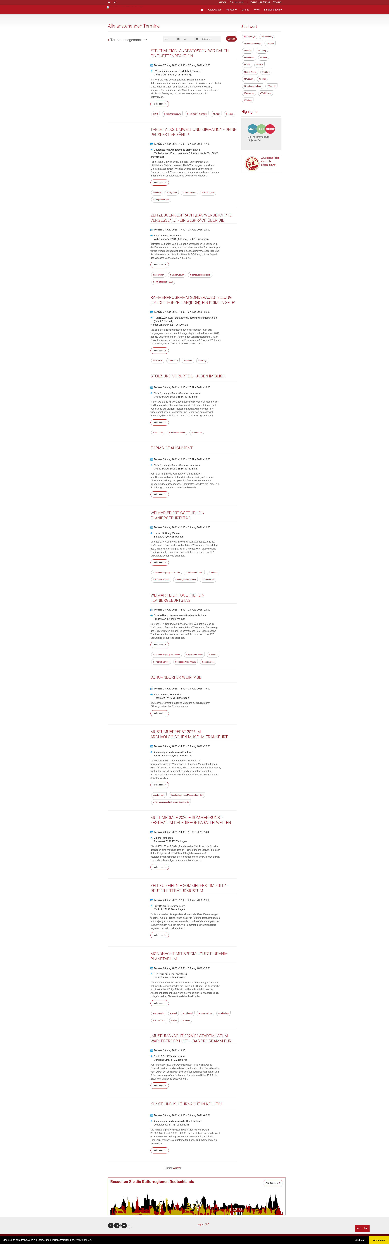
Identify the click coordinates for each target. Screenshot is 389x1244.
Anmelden (277, 2)
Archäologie (159, 795)
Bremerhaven (190, 192)
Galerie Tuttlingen (163, 837)
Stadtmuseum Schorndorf (168, 694)
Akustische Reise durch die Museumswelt (270, 161)
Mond (174, 1013)
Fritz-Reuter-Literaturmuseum (169, 906)
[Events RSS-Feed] (124, 1225)
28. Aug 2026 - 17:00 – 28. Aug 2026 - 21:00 (182, 900)
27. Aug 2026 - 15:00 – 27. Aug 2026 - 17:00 (182, 144)
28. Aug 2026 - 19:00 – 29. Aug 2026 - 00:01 (182, 1115)
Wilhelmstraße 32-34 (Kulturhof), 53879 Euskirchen (181, 239)
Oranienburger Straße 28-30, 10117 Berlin (176, 396)
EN (115, 2)
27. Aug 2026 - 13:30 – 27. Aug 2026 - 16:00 (182, 65)
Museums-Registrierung (260, 2)
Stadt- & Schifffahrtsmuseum (169, 1056)
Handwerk (249, 58)
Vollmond (188, 1013)
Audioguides (214, 9)
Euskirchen (159, 275)
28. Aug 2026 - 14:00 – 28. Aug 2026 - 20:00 (182, 746)
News (257, 9)
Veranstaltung (206, 1013)
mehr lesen (158, 104)
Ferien (230, 114)
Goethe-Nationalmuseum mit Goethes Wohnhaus (180, 615)
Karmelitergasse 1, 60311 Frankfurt (173, 755)
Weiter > (177, 1168)
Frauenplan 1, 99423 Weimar (169, 619)
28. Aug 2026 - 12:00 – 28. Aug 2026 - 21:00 (182, 527)
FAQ (207, 1224)
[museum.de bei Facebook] (111, 1225)
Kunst (247, 65)
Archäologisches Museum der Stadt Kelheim (177, 1121)
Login (200, 1224)
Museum (174, 360)
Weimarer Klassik (195, 572)
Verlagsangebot (236, 2)
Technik (272, 86)
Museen (230, 9)
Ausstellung (268, 36)
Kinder (217, 114)
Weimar (213, 572)
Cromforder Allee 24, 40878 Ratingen (173, 74)
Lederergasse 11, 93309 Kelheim (171, 1124)
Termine (244, 9)
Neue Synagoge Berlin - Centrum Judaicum (177, 393)
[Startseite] (202, 9)
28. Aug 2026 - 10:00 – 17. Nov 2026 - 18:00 (182, 387)
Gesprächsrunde (161, 200)
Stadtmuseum (177, 275)
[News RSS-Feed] (129, 1225)
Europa (271, 43)
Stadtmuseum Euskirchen (167, 235)
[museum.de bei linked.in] (117, 1225)
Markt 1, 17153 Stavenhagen (169, 909)
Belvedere (224, 1013)
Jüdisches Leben (177, 432)
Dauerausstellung (252, 43)
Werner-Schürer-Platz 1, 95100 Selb (169, 324)
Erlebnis (188, 360)
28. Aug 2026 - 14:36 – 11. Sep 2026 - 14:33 (182, 832)
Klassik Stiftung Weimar (167, 533)
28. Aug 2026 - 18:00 (169, 1050)
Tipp (174, 1020)
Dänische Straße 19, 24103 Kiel (171, 1059)
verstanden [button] (379, 1240)
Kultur (260, 65)
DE (109, 2)
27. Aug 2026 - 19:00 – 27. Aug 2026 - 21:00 (182, 229)
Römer (263, 79)
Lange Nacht (250, 72)
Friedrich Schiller (161, 579)
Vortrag (203, 360)
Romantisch (159, 1020)
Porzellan (158, 360)
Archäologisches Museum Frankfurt (173, 752)
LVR (156, 114)
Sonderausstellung (253, 86)
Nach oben (362, 1228)
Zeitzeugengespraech (200, 275)
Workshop (249, 93)
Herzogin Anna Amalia (186, 579)
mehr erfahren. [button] (84, 1240)
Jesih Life (158, 432)
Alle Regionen (272, 1183)
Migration (172, 192)
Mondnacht (159, 1013)
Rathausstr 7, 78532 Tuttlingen (170, 841)
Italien (187, 1020)
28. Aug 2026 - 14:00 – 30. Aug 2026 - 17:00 (182, 688)
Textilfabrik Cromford (197, 114)
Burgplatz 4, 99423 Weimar (168, 536)
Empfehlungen (272, 9)
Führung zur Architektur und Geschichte (171, 802)
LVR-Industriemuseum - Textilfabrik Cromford (178, 71)
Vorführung (266, 93)
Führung (262, 50)
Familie (248, 50)
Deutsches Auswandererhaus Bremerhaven (177, 149)
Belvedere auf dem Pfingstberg (170, 974)
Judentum (197, 432)
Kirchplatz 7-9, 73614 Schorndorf (171, 697)
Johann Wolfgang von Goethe (167, 572)
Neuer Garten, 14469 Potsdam (170, 977)
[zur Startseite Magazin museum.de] (125, 7)
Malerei (266, 72)
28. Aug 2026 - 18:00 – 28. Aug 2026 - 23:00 (182, 968)
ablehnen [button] (360, 1240)
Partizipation (208, 192)
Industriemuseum (173, 114)
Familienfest (208, 579)
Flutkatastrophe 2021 (163, 282)
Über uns (222, 2)
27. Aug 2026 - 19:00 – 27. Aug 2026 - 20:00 (182, 312)
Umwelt (157, 192)
